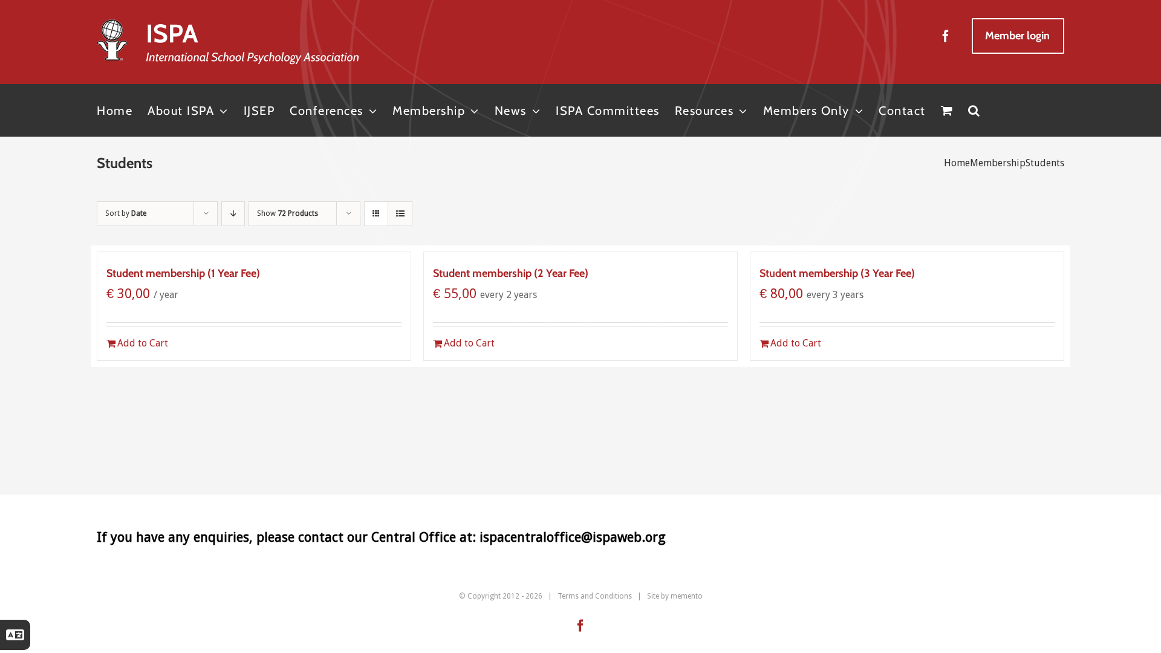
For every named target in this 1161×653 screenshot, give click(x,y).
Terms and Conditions (595, 596)
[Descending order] (233, 213)
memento (687, 596)
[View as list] (400, 214)
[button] (974, 110)
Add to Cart (142, 343)
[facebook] (946, 36)
